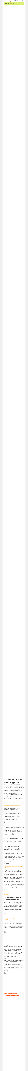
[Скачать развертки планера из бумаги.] (11, 973)
